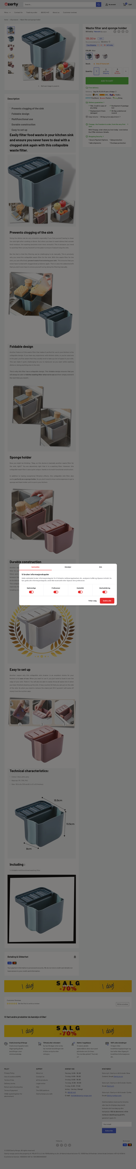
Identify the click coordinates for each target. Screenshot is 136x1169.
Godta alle (107, 601)
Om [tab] (100, 567)
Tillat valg (92, 601)
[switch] (31, 592)
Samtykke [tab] (35, 567)
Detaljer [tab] (68, 567)
